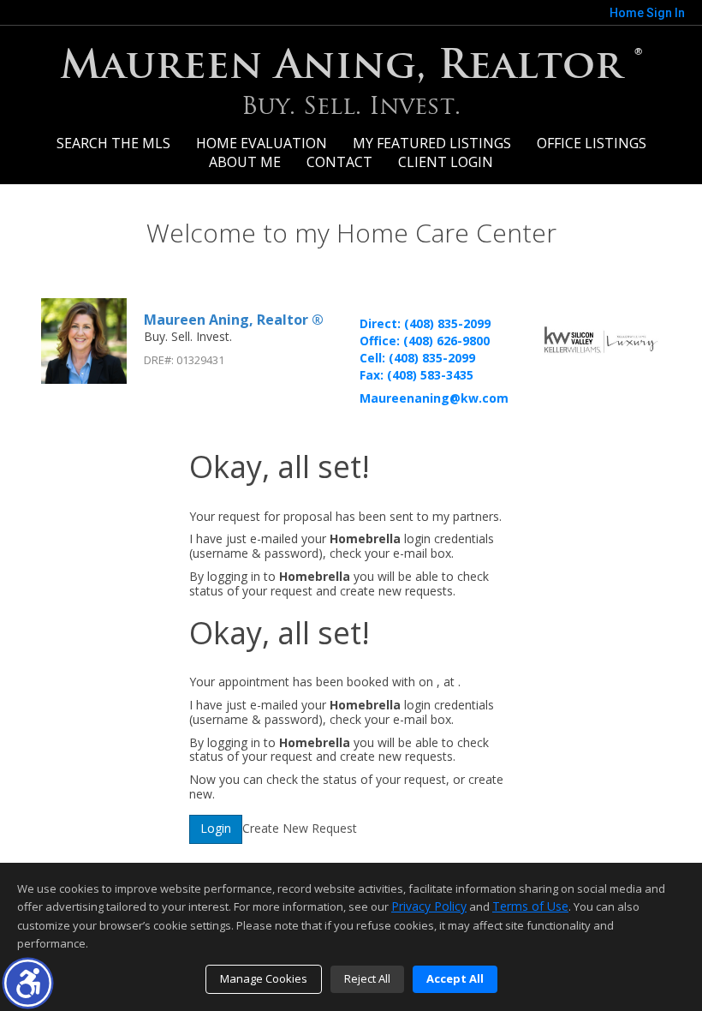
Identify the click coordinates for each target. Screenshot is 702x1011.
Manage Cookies (263, 978)
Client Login (445, 162)
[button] (27, 983)
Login (215, 828)
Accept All (455, 978)
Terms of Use (530, 906)
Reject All (367, 978)
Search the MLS (113, 143)
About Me (245, 162)
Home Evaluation (261, 143)
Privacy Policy (429, 906)
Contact (339, 162)
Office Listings (591, 143)
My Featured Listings (432, 143)
